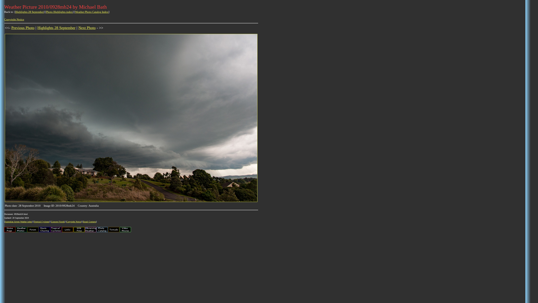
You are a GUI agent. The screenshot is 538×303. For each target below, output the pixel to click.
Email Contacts (89, 222)
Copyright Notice (14, 19)
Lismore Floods (58, 222)
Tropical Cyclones (41, 222)
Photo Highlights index (59, 11)
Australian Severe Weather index (18, 222)
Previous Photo (22, 28)
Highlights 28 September (29, 11)
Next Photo (87, 28)
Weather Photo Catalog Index (91, 11)
